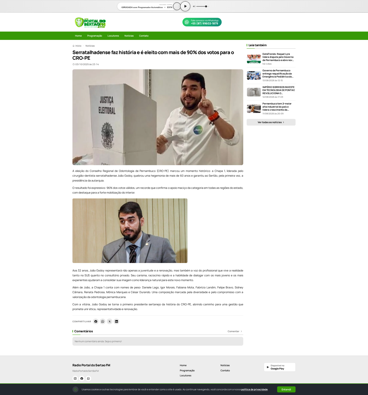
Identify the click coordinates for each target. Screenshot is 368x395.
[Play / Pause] (185, 6)
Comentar (233, 331)
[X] (109, 321)
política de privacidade (254, 389)
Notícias (129, 35)
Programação (94, 35)
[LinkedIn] (116, 321)
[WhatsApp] (103, 321)
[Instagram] (75, 378)
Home (78, 35)
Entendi (286, 389)
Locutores (113, 35)
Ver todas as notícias (270, 122)
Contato (143, 35)
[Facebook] (96, 321)
